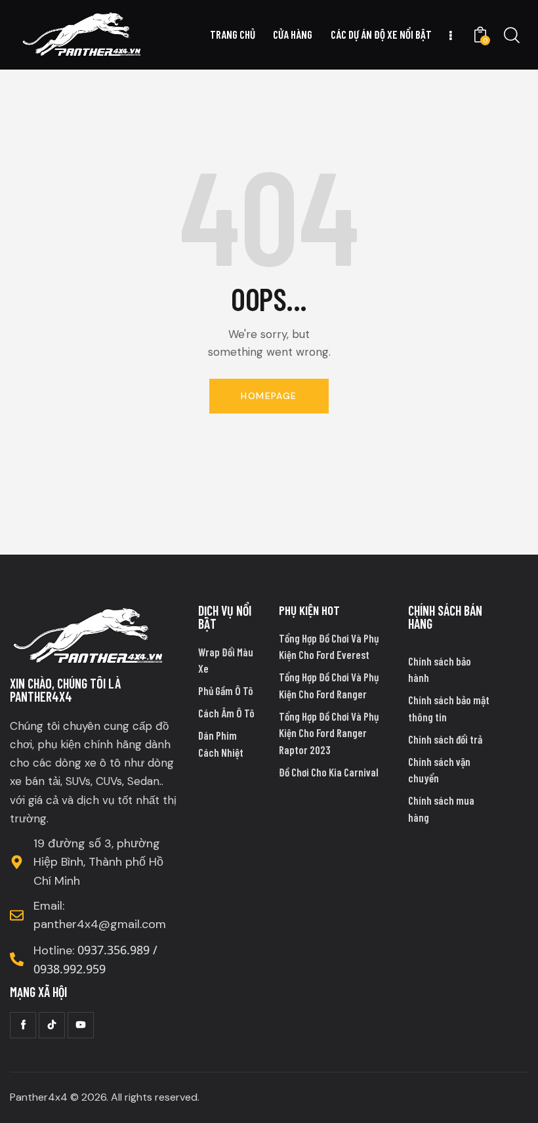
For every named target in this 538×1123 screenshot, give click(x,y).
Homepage (269, 396)
